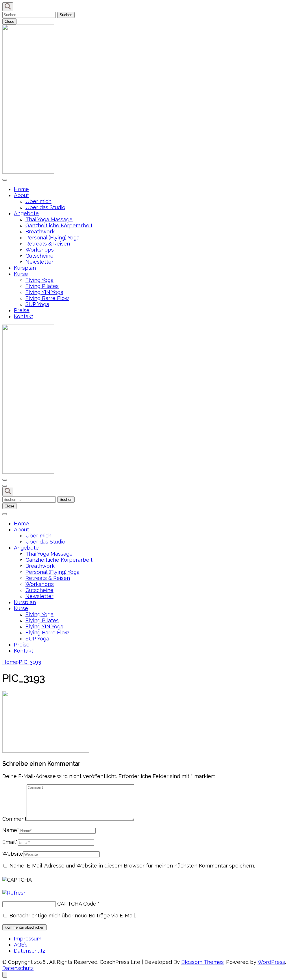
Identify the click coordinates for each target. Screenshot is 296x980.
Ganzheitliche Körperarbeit (58, 225)
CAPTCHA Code (76, 904)
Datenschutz (29, 951)
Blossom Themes (202, 962)
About (21, 195)
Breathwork (40, 231)
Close (9, 21)
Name (10, 830)
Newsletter (39, 262)
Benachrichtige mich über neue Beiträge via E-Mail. (73, 915)
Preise (21, 310)
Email (10, 842)
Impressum (27, 939)
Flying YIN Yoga (44, 292)
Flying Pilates (42, 286)
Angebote (26, 213)
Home (21, 189)
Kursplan (25, 268)
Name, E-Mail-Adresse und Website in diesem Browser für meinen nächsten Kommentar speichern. (132, 866)
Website (12, 854)
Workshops (39, 250)
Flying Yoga (39, 280)
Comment (14, 819)
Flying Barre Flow (47, 298)
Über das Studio (45, 207)
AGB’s (20, 945)
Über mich (38, 201)
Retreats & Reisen (47, 244)
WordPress (271, 962)
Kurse (21, 274)
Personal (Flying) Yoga (52, 238)
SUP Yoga (37, 304)
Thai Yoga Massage (49, 219)
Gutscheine (39, 256)
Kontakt (23, 316)
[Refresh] (14, 893)
